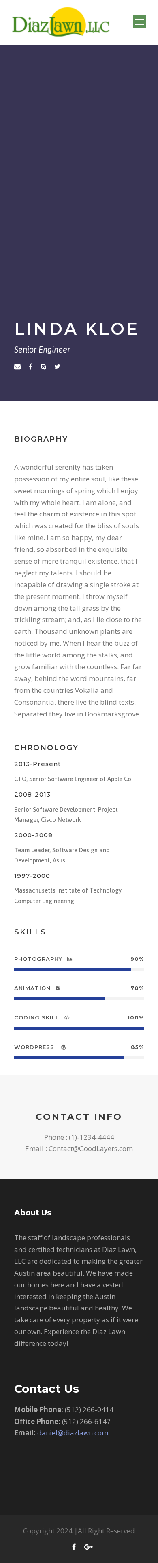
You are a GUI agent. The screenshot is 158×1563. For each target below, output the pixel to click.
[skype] (43, 366)
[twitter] (57, 366)
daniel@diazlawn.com (72, 1432)
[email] (17, 366)
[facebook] (30, 366)
